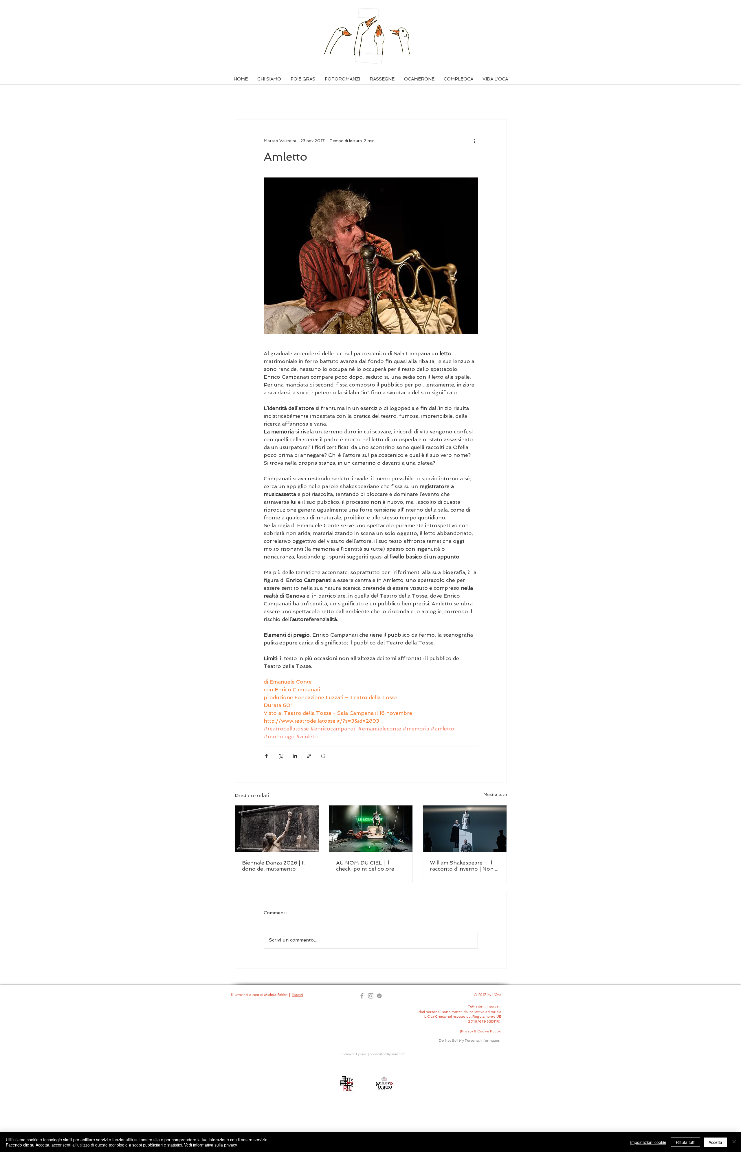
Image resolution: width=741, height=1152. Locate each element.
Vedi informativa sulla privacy (210, 1145)
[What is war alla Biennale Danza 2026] (277, 828)
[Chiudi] (734, 1142)
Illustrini (297, 994)
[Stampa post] (323, 756)
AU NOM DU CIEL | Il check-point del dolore (365, 866)
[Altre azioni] (474, 140)
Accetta (715, 1142)
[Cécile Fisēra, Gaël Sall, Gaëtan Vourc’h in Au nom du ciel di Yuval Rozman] (371, 828)
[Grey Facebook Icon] (362, 995)
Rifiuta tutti (685, 1142)
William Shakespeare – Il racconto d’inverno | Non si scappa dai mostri (464, 866)
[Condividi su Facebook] (266, 756)
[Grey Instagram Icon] (370, 995)
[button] (269, 79)
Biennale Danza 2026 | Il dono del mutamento (273, 866)
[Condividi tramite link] (309, 756)
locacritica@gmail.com (387, 1054)
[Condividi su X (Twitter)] (280, 756)
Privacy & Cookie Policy (480, 1031)
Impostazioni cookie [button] (648, 1142)
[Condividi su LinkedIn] (295, 756)
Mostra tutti (495, 794)
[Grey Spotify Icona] (379, 995)
